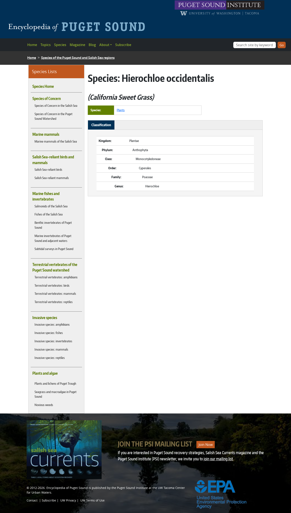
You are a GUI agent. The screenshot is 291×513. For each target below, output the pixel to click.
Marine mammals (45, 134)
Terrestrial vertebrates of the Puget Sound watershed (54, 267)
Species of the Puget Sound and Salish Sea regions (78, 57)
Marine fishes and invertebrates (45, 196)
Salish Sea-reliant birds (48, 169)
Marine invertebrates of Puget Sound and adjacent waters (53, 238)
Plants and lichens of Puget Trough (55, 383)
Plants (121, 110)
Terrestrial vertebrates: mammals (55, 293)
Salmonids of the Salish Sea (51, 206)
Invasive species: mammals (51, 349)
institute (244, 5)
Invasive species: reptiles (50, 357)
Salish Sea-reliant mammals (52, 178)
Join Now (206, 444)
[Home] (78, 26)
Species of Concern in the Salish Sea (56, 105)
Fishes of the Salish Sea (49, 214)
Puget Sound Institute (132, 488)
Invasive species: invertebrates (53, 341)
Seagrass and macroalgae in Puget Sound (55, 394)
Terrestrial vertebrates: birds (52, 285)
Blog (92, 44)
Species (60, 44)
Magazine (77, 44)
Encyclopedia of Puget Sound (67, 488)
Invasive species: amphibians (52, 324)
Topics (45, 44)
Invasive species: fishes (49, 333)
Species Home (43, 86)
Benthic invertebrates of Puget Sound (53, 225)
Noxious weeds (44, 405)
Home (32, 44)
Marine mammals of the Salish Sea (56, 141)
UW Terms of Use (92, 500)
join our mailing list (218, 458)
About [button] (104, 44)
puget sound (201, 5)
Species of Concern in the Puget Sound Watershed (53, 116)
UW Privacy (68, 500)
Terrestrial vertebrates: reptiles (54, 302)
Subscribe (123, 44)
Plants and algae (45, 373)
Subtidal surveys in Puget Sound (54, 249)
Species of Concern (46, 98)
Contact (32, 500)
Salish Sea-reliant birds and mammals (53, 160)
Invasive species (44, 317)
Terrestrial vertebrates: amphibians (56, 277)
